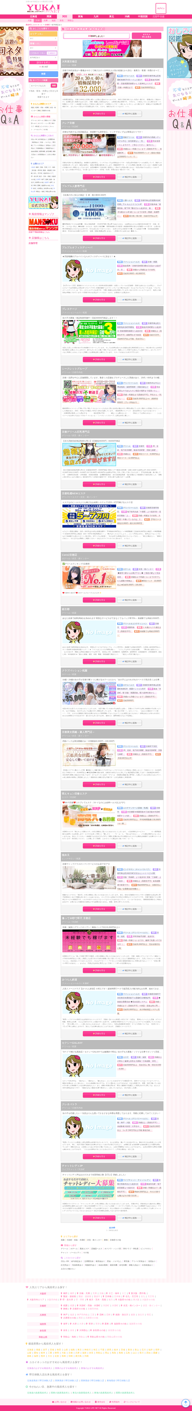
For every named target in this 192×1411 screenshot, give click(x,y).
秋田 (59, 1349)
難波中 (97, 1296)
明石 (149, 1314)
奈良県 (43, 1330)
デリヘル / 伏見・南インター (75, 435)
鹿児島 (78, 1356)
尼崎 (46, 179)
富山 (137, 1349)
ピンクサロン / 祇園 (71, 858)
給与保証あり (42, 139)
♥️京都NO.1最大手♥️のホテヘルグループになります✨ (81, 593)
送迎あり (48, 145)
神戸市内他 (82, 1314)
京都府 (43, 1306)
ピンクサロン (44, 126)
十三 (124, 1293)
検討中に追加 (130, 113)
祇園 (32, 107)
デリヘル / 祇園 (69, 613)
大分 (50, 1356)
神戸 (42, 179)
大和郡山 (40, 188)
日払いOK (34, 139)
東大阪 (136, 1299)
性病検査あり (40, 148)
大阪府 (33, 167)
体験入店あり (134, 1265)
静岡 (57, 1353)
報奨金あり (35, 142)
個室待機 (42, 151)
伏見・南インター (94, 1240)
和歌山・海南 (40, 191)
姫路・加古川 (122, 1315)
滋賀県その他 (45, 185)
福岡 (36, 1356)
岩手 (45, 1349)
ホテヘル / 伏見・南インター (75, 558)
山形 (66, 1349)
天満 (94, 1293)
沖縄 (86, 1356)
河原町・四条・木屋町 (42, 107)
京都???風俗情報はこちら (39, 232)
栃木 (116, 1349)
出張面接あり (42, 154)
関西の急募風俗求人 (125, 1393)
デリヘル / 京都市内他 (72, 372)
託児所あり (65, 1265)
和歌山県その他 (50, 191)
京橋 (101, 1293)
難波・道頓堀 (47, 170)
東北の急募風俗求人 (82, 1393)
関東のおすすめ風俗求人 (66, 1368)
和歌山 (82, 1337)
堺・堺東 (80, 1299)
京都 (70, 1353)
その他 (45, 129)
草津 (34, 185)
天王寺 (151, 1296)
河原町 (106, 1305)
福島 (73, 1349)
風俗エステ (47, 120)
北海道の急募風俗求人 (37, 1393)
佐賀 (57, 1356)
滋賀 (84, 1353)
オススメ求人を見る (146, 36)
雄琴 (50, 182)
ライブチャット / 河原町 (73, 1169)
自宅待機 (48, 151)
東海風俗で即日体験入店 (118, 1380)
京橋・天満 (43, 167)
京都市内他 (93, 1308)
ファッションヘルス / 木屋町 (75, 983)
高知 (148, 1353)
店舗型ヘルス (96, 1249)
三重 (50, 1353)
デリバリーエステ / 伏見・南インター (79, 497)
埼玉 (95, 1349)
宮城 (52, 1349)
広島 (128, 1353)
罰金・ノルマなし (45, 142)
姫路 (133, 1314)
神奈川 (87, 1349)
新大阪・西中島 (37, 170)
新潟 (130, 1349)
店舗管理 (33, 243)
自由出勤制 (34, 151)
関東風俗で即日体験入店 (66, 1380)
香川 (141, 1353)
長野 (157, 1349)
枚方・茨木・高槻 (44, 176)
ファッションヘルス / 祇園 (74, 190)
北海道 (30, 1349)
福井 (150, 1349)
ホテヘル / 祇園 (69, 65)
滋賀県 (46, 182)
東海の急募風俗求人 (103, 1393)
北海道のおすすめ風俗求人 (39, 1368)
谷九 (143, 1296)
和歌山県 (43, 1337)
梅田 (37, 167)
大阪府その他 (124, 1300)
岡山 (107, 1353)
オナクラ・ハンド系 (44, 123)
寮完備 (126, 1261)
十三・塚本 (51, 167)
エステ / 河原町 (69, 797)
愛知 (36, 1353)
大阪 (64, 1353)
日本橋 (108, 1296)
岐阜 (43, 1353)
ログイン (161, 8)
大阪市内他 (52, 1299)
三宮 (92, 1314)
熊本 (43, 1356)
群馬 (109, 1349)
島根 (121, 1353)
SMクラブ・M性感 (130, 1249)
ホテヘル (40, 120)
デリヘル (34, 120)
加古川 (141, 1314)
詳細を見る (100, 113)
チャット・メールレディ (71, 1253)
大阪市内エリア (48, 173)
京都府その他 (46, 110)
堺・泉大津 (34, 176)
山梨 (29, 1353)
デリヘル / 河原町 (70, 126)
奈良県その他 (48, 188)
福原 (72, 1314)
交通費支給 (51, 139)
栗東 (38, 185)
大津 (74, 1324)
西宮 (81, 1318)
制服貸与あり (50, 148)
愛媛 (155, 1353)
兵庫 (77, 1353)
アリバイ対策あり (39, 145)
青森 (38, 1349)
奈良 (34, 188)
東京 (79, 1349)
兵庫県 (38, 179)
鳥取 (114, 1353)
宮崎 (70, 1356)
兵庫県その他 (39, 182)
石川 (144, 1349)
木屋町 (115, 1305)
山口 (135, 1353)
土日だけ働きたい (68, 1269)
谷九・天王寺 (37, 173)
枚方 (111, 1299)
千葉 (102, 1349)
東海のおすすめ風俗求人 (92, 1368)
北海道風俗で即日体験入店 (39, 1380)
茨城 (123, 1349)
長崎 (64, 1356)
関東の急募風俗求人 (60, 1393)
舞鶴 (39, 110)
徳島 (29, 1356)
